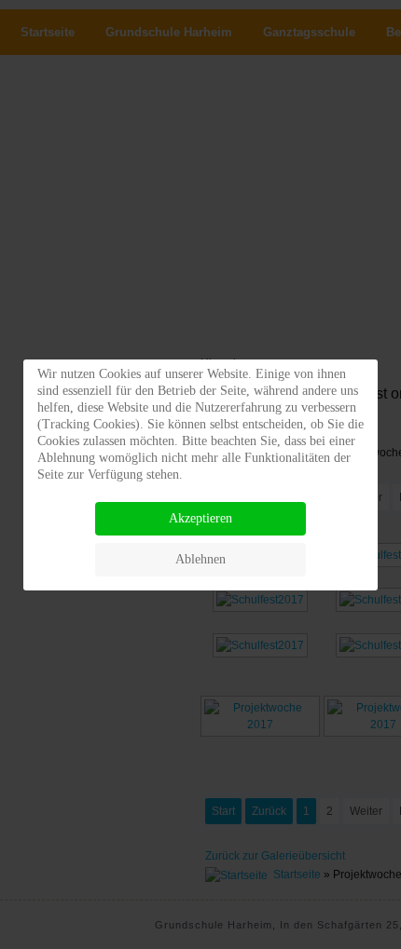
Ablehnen (200, 559)
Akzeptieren (200, 518)
